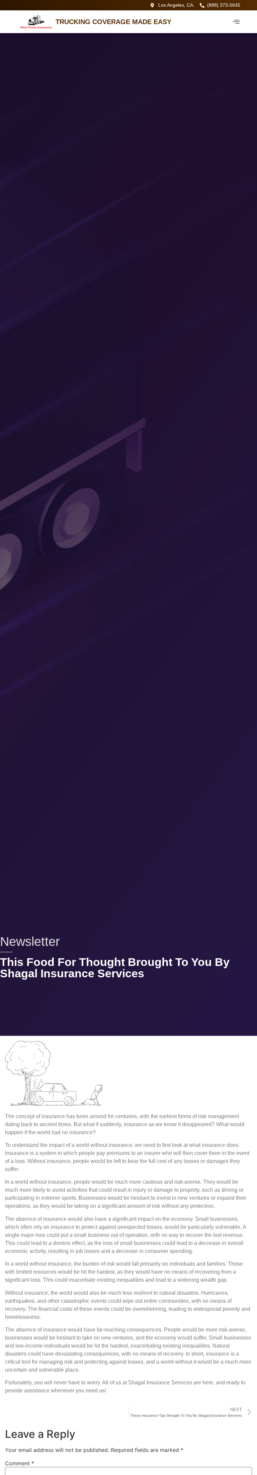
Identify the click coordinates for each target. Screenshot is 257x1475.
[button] (236, 22)
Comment (19, 1463)
